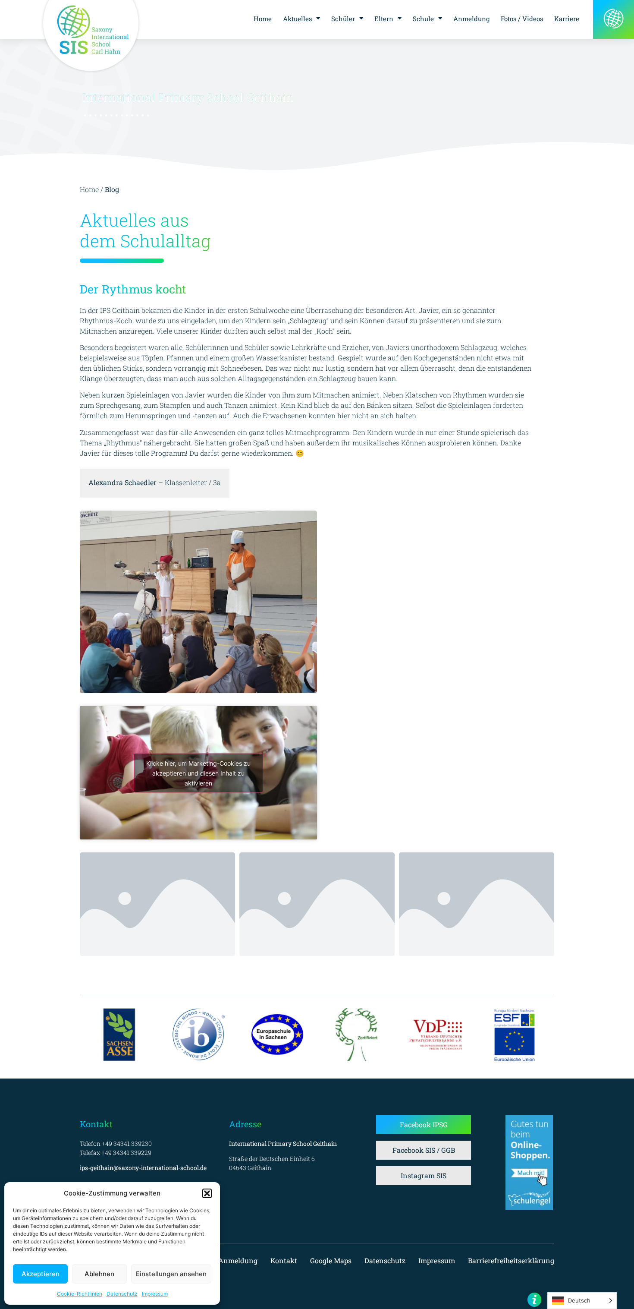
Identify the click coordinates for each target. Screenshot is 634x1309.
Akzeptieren (41, 1274)
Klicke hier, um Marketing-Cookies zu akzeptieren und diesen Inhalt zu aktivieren (198, 772)
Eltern (383, 18)
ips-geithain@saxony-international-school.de (143, 1168)
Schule (423, 18)
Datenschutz (122, 1293)
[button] (207, 1193)
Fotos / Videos (522, 18)
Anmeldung (471, 18)
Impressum (155, 1293)
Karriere (566, 18)
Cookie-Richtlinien (79, 1293)
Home (263, 18)
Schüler (343, 18)
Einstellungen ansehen (171, 1274)
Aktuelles (297, 18)
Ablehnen (99, 1274)
